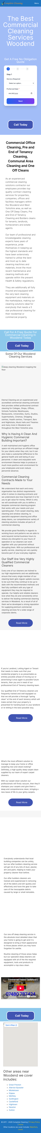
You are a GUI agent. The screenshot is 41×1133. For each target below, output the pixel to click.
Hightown (13, 1104)
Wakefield (33, 1127)
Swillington (13, 1099)
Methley (12, 1096)
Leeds (20, 1129)
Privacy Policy (34, 1122)
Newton (12, 1107)
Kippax (12, 1093)
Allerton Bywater (16, 1088)
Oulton (12, 1110)
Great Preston (15, 1085)
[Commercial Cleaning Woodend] (12, 3)
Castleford (13, 1101)
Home (21, 1124)
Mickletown (14, 1090)
